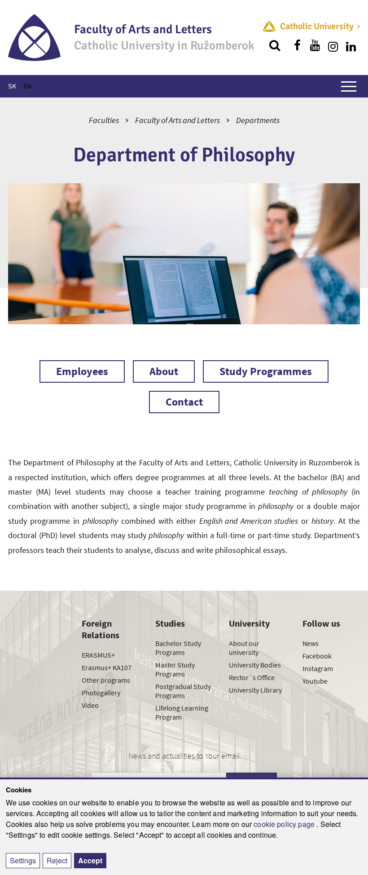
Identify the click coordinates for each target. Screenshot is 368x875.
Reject (57, 860)
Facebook (317, 655)
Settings (23, 860)
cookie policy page (285, 824)
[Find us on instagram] (333, 45)
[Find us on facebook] (297, 45)
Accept (90, 860)
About (163, 371)
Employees (82, 371)
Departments (258, 120)
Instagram (317, 668)
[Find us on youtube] (315, 45)
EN (27, 85)
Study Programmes (265, 371)
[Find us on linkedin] (351, 45)
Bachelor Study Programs (178, 648)
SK (12, 85)
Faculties (104, 120)
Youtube (315, 680)
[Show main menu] (348, 86)
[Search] (275, 45)
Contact (184, 402)
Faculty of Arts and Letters (177, 120)
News (310, 643)
